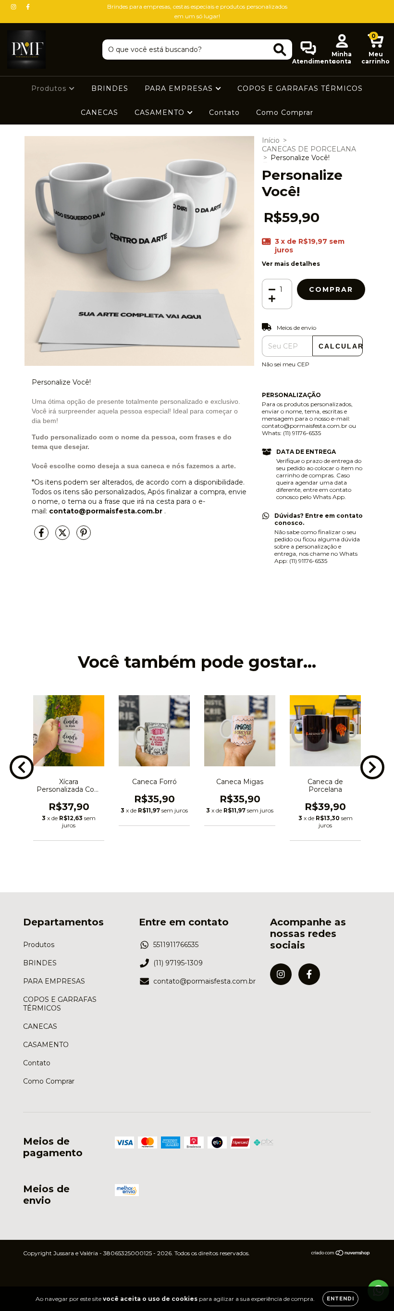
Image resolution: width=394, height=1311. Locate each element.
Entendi (340, 1299)
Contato (224, 112)
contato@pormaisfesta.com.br (204, 981)
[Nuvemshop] (341, 1254)
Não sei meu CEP (285, 364)
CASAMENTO (161, 112)
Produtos (50, 88)
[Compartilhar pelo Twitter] (63, 536)
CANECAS (99, 112)
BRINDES (109, 88)
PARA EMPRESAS (180, 88)
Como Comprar (284, 112)
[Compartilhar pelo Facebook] (42, 536)
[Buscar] (280, 49)
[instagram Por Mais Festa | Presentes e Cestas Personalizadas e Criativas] (14, 6)
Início (271, 140)
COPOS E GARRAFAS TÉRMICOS (300, 88)
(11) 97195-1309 (178, 963)
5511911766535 (175, 944)
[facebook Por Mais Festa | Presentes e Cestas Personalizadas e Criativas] (28, 6)
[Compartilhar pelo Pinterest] (83, 536)
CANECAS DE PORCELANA (309, 149)
